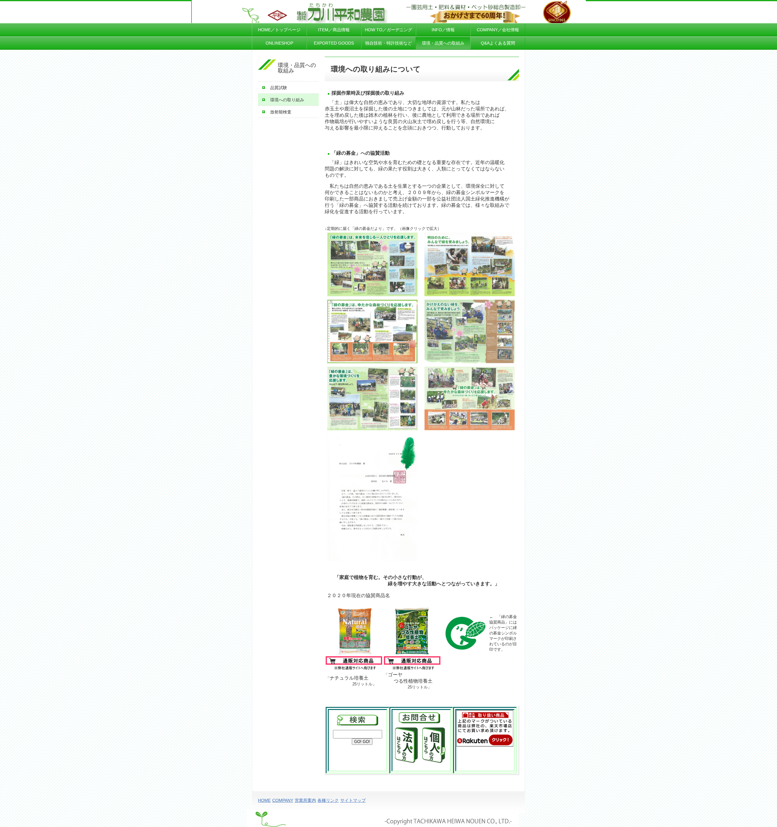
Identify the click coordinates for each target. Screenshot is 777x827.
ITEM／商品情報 (334, 29)
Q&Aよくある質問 (498, 43)
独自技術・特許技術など (388, 43)
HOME (264, 800)
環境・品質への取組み (443, 43)
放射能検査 (280, 111)
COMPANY (282, 800)
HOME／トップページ (279, 29)
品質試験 (278, 87)
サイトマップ (353, 800)
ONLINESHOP (279, 43)
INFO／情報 (443, 29)
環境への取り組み (287, 99)
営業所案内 (305, 800)
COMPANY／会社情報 (498, 29)
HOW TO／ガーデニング (388, 29)
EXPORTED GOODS (334, 43)
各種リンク (328, 800)
